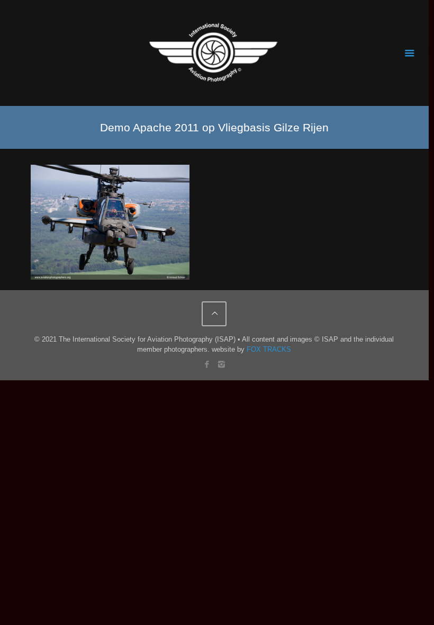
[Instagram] (221, 364)
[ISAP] (214, 53)
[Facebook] (207, 364)
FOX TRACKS (269, 349)
